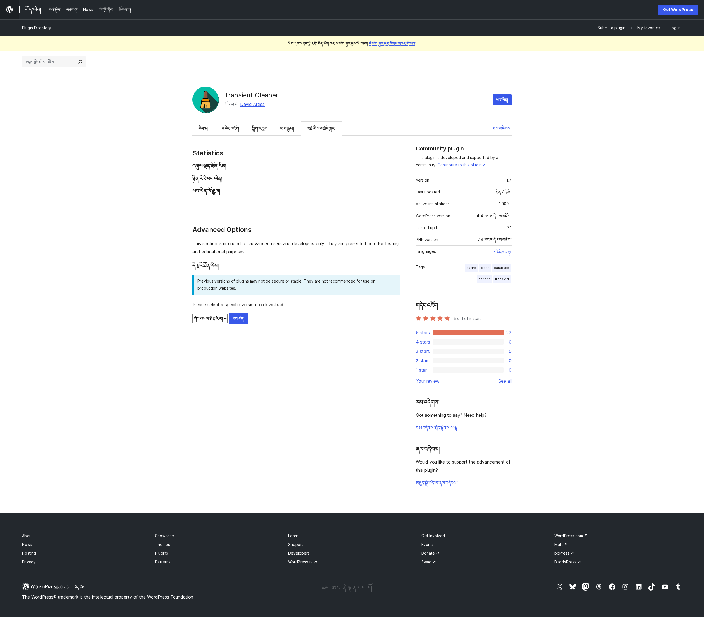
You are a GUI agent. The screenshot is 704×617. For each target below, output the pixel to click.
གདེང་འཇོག (230, 128)
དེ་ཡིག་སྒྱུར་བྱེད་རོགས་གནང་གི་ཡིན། (392, 43)
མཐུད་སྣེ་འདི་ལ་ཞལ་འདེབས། (437, 483)
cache (471, 268)
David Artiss (252, 104)
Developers (299, 553)
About (27, 535)
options (484, 279)
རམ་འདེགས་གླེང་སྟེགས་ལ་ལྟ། (437, 427)
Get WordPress (678, 9)
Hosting (29, 553)
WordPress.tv (302, 562)
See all (505, 381)
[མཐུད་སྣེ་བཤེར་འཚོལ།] (80, 61)
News (27, 544)
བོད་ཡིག (80, 587)
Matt (560, 544)
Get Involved (433, 535)
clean (485, 268)
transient (502, 279)
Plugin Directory (36, 27)
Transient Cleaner (251, 95)
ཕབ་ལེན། (502, 99)
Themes (162, 544)
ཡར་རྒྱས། (287, 128)
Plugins (161, 553)
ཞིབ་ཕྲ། (203, 128)
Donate (430, 553)
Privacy (28, 562)
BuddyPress (567, 562)
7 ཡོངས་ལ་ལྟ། (502, 252)
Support (295, 544)
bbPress (564, 553)
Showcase (164, 535)
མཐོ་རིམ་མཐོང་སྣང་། (322, 128)
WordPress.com (571, 535)
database (501, 268)
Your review (427, 381)
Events (427, 544)
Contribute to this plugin (460, 165)
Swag (428, 562)
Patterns (162, 562)
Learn (293, 535)
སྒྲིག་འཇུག (259, 128)
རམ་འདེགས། (502, 128)
